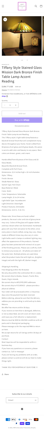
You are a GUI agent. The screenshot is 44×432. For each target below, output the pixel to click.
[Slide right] (27, 60)
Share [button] (6, 374)
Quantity (5, 101)
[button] (3, 6)
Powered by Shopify (30, 428)
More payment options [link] (22, 125)
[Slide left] (16, 60)
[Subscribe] (35, 400)
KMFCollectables (18, 428)
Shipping (4, 90)
